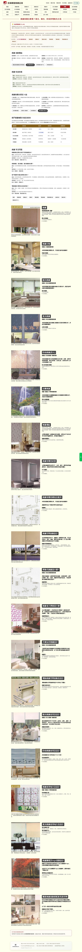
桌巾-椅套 (45, 14)
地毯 (7, 14)
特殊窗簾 (17, 12)
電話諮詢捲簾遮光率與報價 (18, 64)
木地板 (74, 12)
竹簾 (27, 9)
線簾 (7, 12)
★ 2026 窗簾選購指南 (21, 39)
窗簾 (7, 6)
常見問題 (64, 3)
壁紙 (36, 12)
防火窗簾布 (55, 6)
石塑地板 (65, 12)
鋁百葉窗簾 (74, 6)
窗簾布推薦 (44, 39)
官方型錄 (76, 3)
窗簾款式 (26, 6)
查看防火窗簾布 (24, 110)
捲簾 (65, 6)
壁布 (46, 12)
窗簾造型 (36, 6)
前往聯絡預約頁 (30, 64)
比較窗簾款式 (33, 110)
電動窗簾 (46, 9)
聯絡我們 (58, 3)
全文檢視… (45, 221)
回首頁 (47, 3)
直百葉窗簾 (7, 9)
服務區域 (70, 3)
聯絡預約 (14, 41)
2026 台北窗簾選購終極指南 (27, 933)
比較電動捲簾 (16, 110)
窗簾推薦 (17, 6)
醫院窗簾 (74, 9)
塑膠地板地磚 (55, 12)
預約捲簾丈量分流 (43, 110)
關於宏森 (53, 3)
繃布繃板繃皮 (26, 14)
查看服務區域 (50, 64)
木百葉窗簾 (17, 9)
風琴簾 (36, 9)
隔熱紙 (36, 14)
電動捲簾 (55, 9)
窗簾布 (45, 6)
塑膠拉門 (17, 14)
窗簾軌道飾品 (26, 12)
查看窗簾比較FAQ (40, 64)
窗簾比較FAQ (23, 159)
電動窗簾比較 (65, 39)
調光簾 (65, 9)
